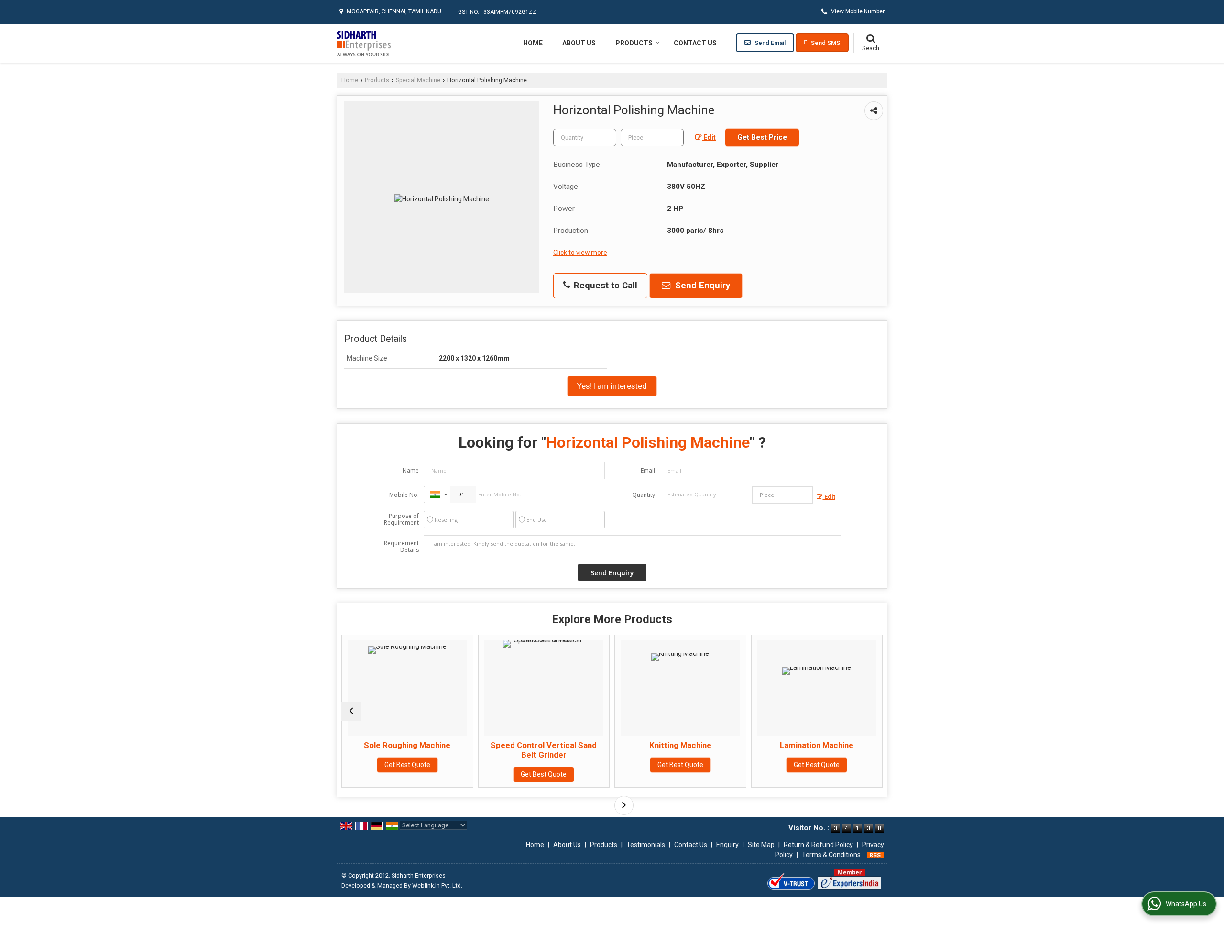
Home (533, 43)
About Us (579, 43)
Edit (709, 137)
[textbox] (652, 137)
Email (648, 470)
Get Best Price (762, 137)
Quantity (643, 495)
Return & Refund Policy (818, 844)
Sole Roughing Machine (354, 745)
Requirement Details (401, 546)
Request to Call (604, 285)
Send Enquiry (701, 285)
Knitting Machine (627, 745)
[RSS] (875, 854)
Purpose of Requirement (401, 519)
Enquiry (727, 844)
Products (634, 43)
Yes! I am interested (612, 386)
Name (411, 470)
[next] (624, 805)
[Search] (870, 43)
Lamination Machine (763, 745)
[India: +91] (437, 494)
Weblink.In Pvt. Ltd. (437, 885)
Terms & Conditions (831, 854)
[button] (858, 11)
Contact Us (695, 43)
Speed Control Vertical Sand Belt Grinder (490, 749)
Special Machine (418, 80)
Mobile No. (404, 495)
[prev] (351, 711)
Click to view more (580, 252)
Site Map (761, 844)
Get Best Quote (354, 765)
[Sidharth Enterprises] (364, 43)
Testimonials (645, 844)
